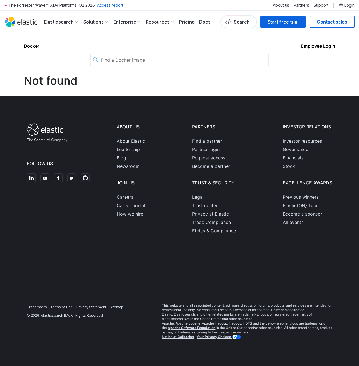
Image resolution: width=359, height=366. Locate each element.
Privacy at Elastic (210, 214)
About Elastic (131, 141)
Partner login (206, 149)
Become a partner (211, 166)
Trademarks (37, 307)
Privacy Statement (91, 307)
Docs (205, 22)
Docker (31, 46)
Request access (208, 158)
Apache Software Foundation (191, 328)
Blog (121, 158)
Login (349, 5)
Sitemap (116, 307)
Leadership (128, 149)
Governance (295, 149)
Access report (110, 5)
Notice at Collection (178, 337)
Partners (301, 5)
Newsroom (128, 166)
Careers (125, 197)
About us (281, 5)
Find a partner (207, 141)
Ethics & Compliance (214, 230)
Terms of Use (61, 307)
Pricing (187, 22)
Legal (198, 197)
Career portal (131, 205)
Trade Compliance (211, 222)
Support (321, 5)
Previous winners (301, 197)
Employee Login (318, 46)
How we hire (130, 214)
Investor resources (302, 141)
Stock (289, 166)
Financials (293, 158)
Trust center (205, 205)
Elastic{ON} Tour (300, 205)
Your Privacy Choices (214, 337)
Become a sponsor (302, 214)
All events (293, 222)
